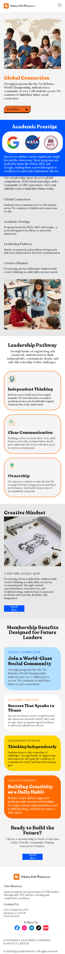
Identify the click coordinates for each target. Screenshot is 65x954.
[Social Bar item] (17, 927)
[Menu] (59, 5)
